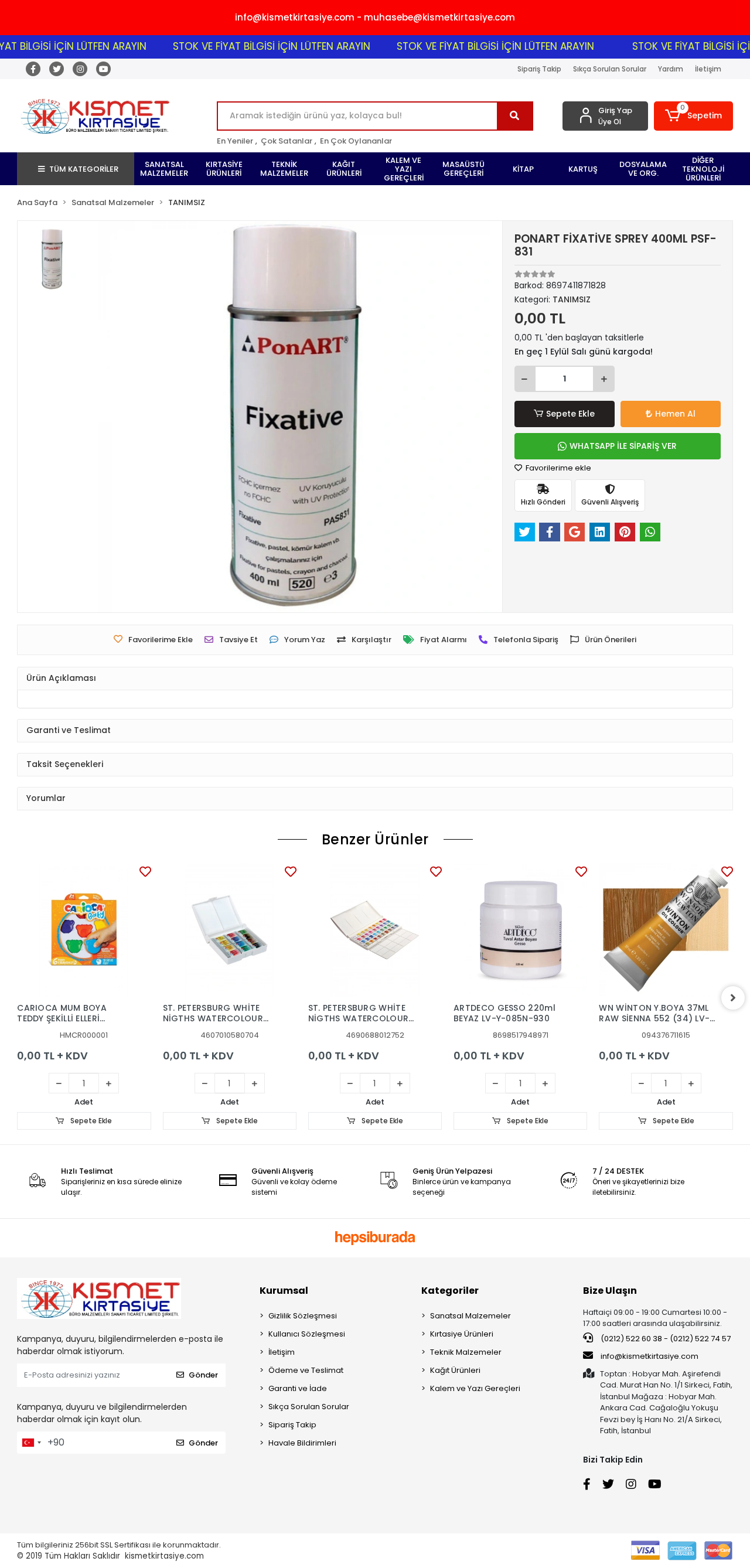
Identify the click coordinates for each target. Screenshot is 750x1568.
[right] (733, 998)
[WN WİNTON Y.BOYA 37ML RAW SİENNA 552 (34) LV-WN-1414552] (665, 930)
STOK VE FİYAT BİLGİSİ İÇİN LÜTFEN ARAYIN (249, 46)
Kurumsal (284, 1290)
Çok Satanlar (286, 140)
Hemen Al (675, 414)
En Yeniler (235, 140)
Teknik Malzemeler (466, 1352)
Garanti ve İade (297, 1388)
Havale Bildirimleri (302, 1442)
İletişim (708, 69)
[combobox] (31, 1442)
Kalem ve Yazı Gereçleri (475, 1388)
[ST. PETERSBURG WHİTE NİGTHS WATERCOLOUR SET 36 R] (375, 930)
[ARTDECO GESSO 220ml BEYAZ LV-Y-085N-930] (520, 930)
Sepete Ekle (570, 414)
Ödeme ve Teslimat (305, 1370)
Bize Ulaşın (610, 1290)
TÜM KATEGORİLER (83, 169)
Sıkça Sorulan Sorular (609, 69)
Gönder (203, 1374)
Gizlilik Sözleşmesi (302, 1315)
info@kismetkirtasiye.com (649, 1356)
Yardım (670, 69)
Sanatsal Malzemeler (470, 1315)
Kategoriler (450, 1290)
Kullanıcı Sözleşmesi (306, 1333)
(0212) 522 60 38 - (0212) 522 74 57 (665, 1338)
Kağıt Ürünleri (455, 1370)
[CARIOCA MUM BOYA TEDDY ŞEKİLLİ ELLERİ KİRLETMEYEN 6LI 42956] (84, 930)
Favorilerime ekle (557, 467)
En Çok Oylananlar (356, 140)
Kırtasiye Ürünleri (461, 1333)
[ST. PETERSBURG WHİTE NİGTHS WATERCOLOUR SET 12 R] (229, 930)
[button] (693, 116)
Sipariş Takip (539, 69)
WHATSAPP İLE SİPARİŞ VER (623, 446)
